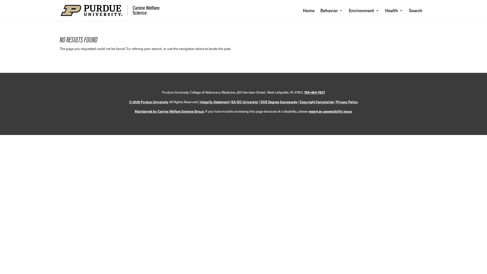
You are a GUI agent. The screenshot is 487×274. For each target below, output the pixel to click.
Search (415, 11)
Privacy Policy (347, 101)
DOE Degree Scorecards (278, 101)
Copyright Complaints (317, 101)
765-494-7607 (314, 92)
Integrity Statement (214, 101)
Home (309, 11)
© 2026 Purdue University (148, 101)
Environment (361, 11)
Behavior (329, 11)
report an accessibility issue (330, 111)
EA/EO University (244, 101)
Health (391, 11)
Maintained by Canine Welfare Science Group (169, 111)
